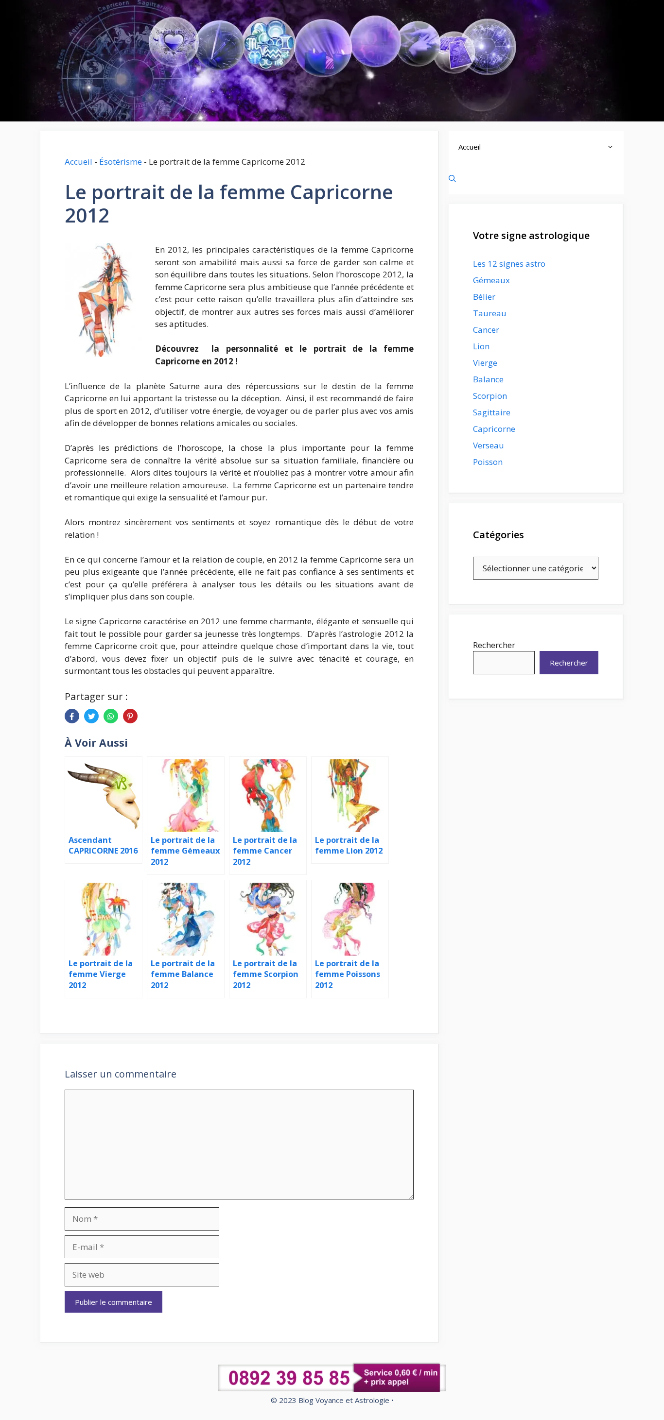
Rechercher (494, 644)
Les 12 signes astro (509, 263)
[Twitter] (91, 716)
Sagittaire (491, 412)
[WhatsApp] (111, 716)
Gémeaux (491, 280)
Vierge (485, 362)
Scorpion (490, 395)
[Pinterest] (130, 716)
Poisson (488, 461)
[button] (613, 147)
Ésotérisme (120, 161)
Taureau (490, 313)
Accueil (78, 161)
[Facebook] (72, 716)
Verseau (488, 445)
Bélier (484, 296)
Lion (481, 346)
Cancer (486, 329)
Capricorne (494, 428)
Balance (488, 379)
